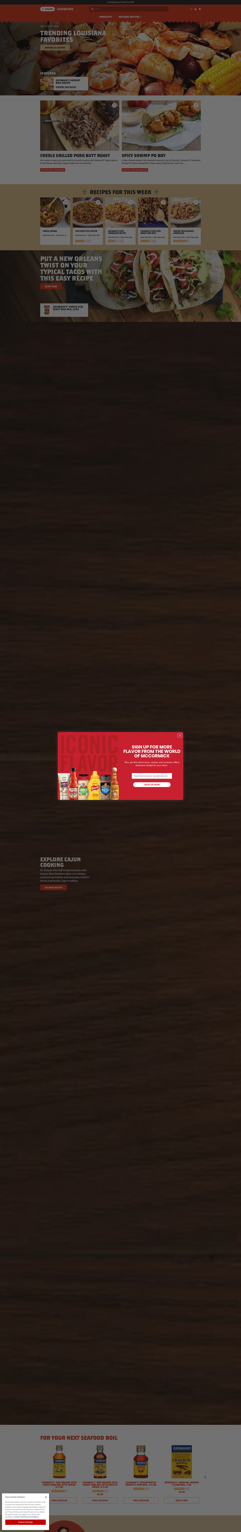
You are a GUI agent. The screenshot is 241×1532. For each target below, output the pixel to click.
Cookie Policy (19, 1517)
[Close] (46, 1497)
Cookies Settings (25, 1522)
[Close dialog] (180, 735)
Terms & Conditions (31, 1517)
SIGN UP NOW (152, 784)
